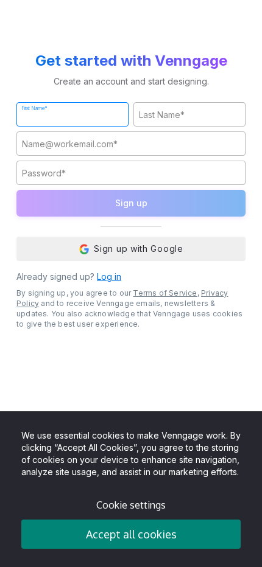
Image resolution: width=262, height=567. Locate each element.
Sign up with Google (138, 248)
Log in (109, 276)
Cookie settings (131, 505)
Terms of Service (165, 292)
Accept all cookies (131, 534)
